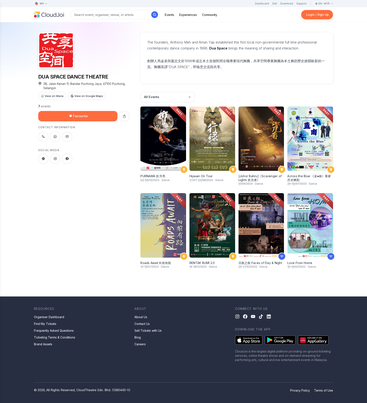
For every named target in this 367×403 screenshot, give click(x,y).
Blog (137, 337)
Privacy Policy (300, 390)
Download (286, 3)
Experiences (188, 15)
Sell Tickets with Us (148, 330)
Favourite (80, 116)
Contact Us (142, 324)
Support (301, 3)
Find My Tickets (45, 324)
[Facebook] (245, 316)
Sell (274, 3)
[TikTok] (261, 316)
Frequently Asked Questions (54, 330)
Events (169, 15)
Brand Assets (43, 344)
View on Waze (54, 96)
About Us (140, 317)
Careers (140, 344)
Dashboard (262, 3)
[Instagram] (237, 316)
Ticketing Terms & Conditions (54, 337)
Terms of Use (323, 390)
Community (209, 15)
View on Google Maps (88, 96)
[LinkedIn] (269, 316)
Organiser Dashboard (49, 317)
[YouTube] (253, 316)
